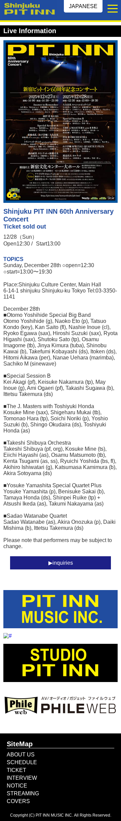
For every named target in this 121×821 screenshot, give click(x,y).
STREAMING (23, 793)
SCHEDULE (22, 762)
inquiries (62, 563)
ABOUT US (21, 754)
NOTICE (17, 786)
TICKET (16, 770)
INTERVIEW (22, 778)
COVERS (18, 801)
